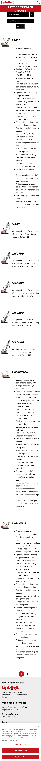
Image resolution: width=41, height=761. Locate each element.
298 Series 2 (20, 523)
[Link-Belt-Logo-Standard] (7, 2)
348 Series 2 (20, 372)
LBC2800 (18, 224)
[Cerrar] (38, 726)
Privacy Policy (7, 697)
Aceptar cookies (20, 757)
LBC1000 (18, 342)
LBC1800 (18, 253)
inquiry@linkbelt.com (10, 709)
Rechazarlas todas (20, 751)
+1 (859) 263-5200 (9, 716)
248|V (15, 40)
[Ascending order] (32, 14)
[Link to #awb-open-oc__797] (38, 2)
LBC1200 (18, 312)
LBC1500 (18, 283)
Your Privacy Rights (20, 744)
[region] (20, 742)
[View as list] (22, 26)
